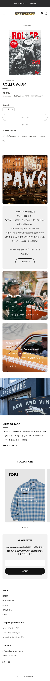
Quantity (6, 105)
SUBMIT (25, 571)
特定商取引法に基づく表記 (13, 637)
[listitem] (25, 3)
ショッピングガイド (10, 628)
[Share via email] (27, 124)
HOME (5, 596)
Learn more (25, 262)
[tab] (22, 527)
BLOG (4, 614)
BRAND (5, 605)
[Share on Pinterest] (22, 124)
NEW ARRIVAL (8, 600)
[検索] (46, 13)
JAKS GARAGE (8, 80)
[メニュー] (3, 13)
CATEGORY (7, 610)
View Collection (25, 500)
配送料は (17, 96)
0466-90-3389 (9, 655)
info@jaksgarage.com (12, 651)
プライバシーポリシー (11, 632)
